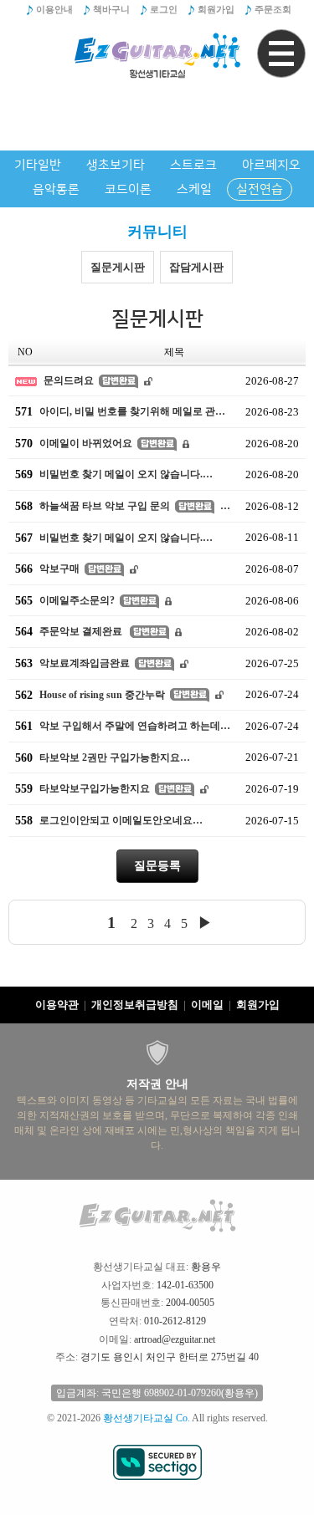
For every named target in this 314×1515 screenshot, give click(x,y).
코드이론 (128, 189)
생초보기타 (115, 165)
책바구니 (111, 9)
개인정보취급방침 (134, 1004)
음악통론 (56, 189)
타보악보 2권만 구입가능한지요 (97, 757)
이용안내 (54, 9)
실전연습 (259, 189)
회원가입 (216, 9)
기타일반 (37, 165)
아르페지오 (271, 165)
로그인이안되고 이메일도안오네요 (104, 820)
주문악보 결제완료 (70, 631)
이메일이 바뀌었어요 (73, 442)
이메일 (207, 1004)
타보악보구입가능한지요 (82, 789)
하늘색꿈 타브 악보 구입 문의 (92, 506)
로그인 (164, 9)
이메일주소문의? (65, 600)
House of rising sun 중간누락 (90, 694)
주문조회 (273, 9)
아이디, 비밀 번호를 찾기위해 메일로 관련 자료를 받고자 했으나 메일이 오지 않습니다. (127, 412)
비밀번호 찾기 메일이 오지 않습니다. (109, 474)
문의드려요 (69, 380)
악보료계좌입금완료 (72, 663)
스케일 (194, 189)
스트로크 (193, 165)
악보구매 (47, 569)
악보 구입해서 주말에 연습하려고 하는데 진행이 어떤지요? (127, 726)
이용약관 (57, 1004)
